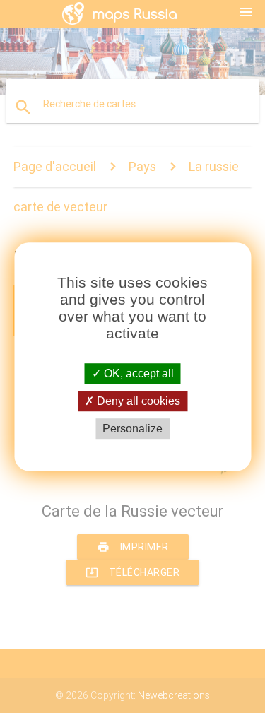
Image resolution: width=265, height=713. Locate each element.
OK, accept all (137, 373)
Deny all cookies (137, 401)
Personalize (132, 429)
